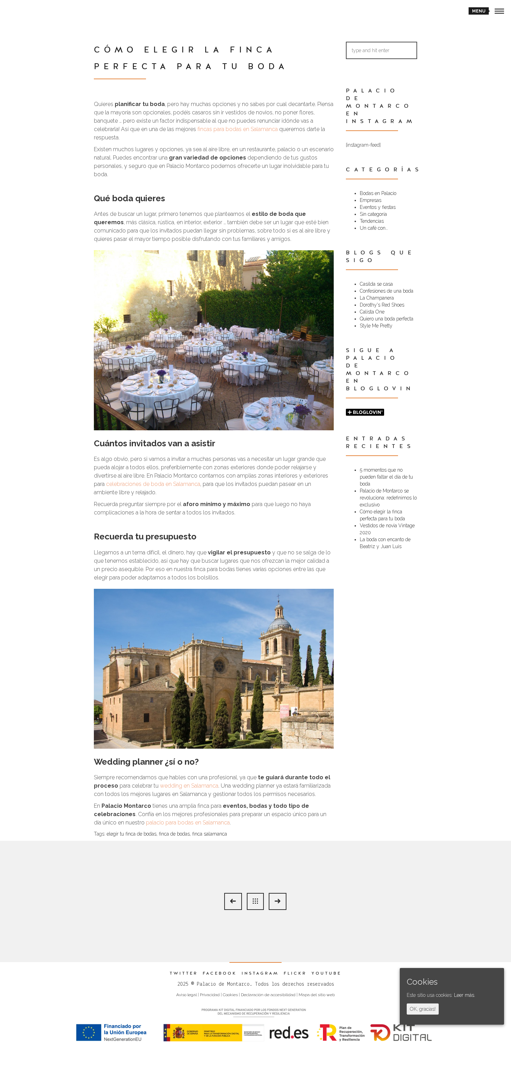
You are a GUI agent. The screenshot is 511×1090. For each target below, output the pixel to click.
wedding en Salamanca (189, 785)
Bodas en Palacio (378, 193)
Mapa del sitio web (317, 994)
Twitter (184, 973)
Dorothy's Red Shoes (382, 305)
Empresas (370, 200)
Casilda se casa (376, 284)
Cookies (230, 994)
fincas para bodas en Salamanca (237, 129)
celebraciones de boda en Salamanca (153, 484)
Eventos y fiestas (378, 207)
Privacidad (210, 994)
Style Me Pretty (376, 325)
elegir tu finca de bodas (131, 834)
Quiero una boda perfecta (386, 319)
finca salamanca (209, 834)
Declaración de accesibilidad (268, 994)
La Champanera (377, 298)
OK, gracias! (423, 1009)
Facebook (220, 973)
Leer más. (464, 995)
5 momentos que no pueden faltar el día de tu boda (386, 477)
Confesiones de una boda (386, 291)
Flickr (295, 973)
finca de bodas (174, 834)
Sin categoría (373, 214)
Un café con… (374, 228)
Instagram (260, 973)
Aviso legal (186, 994)
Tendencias (372, 221)
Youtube (326, 973)
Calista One (372, 312)
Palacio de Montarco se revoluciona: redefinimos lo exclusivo (388, 497)
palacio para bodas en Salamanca (188, 822)
